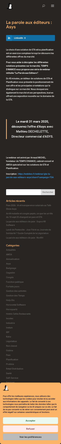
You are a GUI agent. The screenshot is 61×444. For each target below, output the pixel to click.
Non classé (11, 346)
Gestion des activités (16, 291)
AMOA (9, 254)
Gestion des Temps (15, 295)
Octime (9, 350)
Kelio (8, 337)
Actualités (11, 250)
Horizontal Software (16, 305)
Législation (11, 341)
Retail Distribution (14, 369)
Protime (10, 364)
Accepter (30, 420)
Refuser (30, 429)
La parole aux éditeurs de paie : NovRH (24, 238)
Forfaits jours (12, 286)
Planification (12, 359)
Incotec (9, 318)
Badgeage (11, 268)
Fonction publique (15, 282)
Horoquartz (11, 309)
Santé (9, 373)
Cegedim (10, 273)
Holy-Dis (10, 300)
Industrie (10, 323)
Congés (10, 277)
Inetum (9, 327)
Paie (8, 355)
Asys (8, 264)
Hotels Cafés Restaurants (18, 314)
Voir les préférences (30, 437)
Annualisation (12, 259)
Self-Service (12, 378)
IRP (7, 332)
